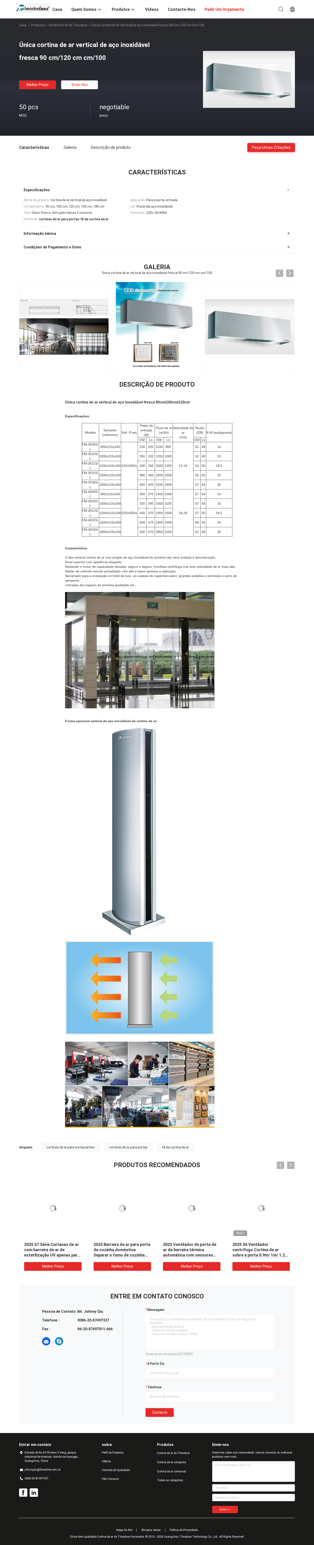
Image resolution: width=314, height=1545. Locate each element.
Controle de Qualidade (116, 1470)
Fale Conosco (110, 1478)
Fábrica (106, 1461)
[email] (46, 1341)
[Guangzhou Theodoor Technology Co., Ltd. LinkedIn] (34, 1493)
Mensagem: (156, 1310)
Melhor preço (37, 84)
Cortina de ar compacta (171, 1462)
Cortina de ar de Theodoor (68, 25)
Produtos (38, 25)
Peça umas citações (271, 147)
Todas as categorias (170, 1480)
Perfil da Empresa (112, 1452)
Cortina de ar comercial (171, 1471)
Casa (23, 25)
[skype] (59, 1341)
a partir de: (156, 1363)
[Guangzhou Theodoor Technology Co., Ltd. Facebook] (23, 1493)
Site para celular (151, 1530)
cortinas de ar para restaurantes (70, 1147)
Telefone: (154, 1387)
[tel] (72, 1341)
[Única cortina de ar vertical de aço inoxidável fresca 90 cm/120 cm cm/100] (249, 79)
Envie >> (225, 1509)
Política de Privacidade (184, 1530)
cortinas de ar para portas (128, 1147)
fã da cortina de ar (175, 1147)
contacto (159, 1412)
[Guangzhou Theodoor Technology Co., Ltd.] (33, 7)
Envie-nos (79, 84)
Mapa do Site (124, 1530)
